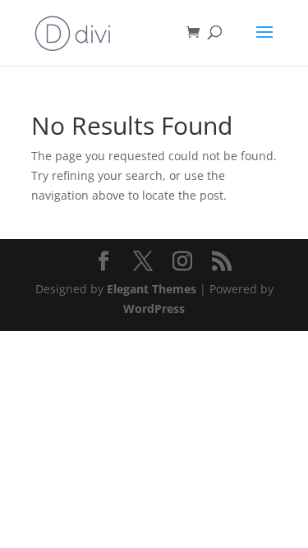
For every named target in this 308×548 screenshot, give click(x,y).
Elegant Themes (151, 289)
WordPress (154, 308)
